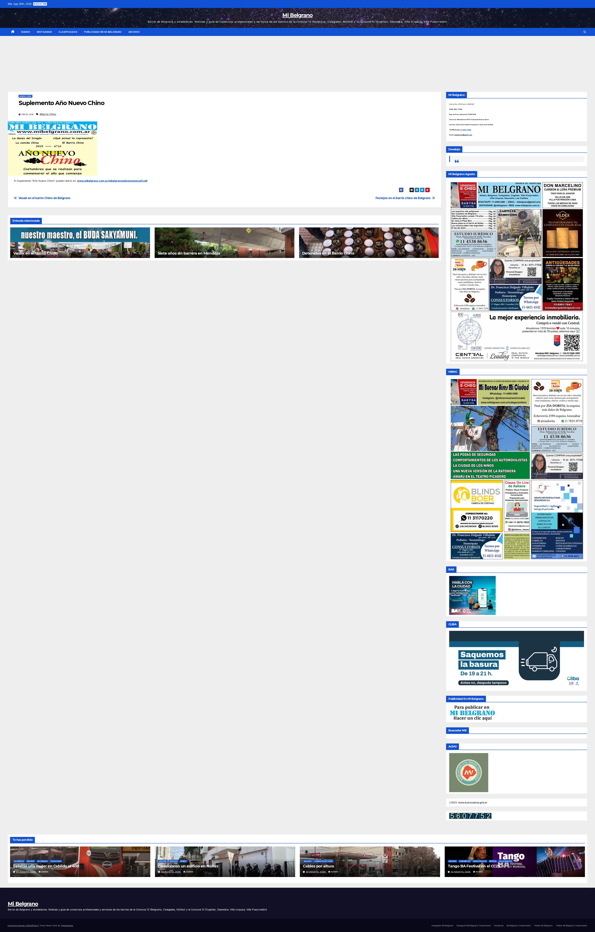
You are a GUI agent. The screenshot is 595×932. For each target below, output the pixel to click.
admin (44, 872)
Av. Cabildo (42, 861)
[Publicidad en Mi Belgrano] (472, 712)
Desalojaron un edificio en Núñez (188, 866)
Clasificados (68, 32)
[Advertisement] (297, 59)
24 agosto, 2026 (316, 872)
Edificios (174, 861)
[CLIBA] (516, 659)
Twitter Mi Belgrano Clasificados (571, 925)
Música (492, 861)
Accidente (19, 861)
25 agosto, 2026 (26, 872)
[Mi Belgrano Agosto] (516, 271)
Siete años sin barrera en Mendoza (189, 253)
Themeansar (67, 925)
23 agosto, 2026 (461, 872)
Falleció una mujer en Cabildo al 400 (46, 866)
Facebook (499, 925)
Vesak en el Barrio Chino (35, 253)
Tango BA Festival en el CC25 (474, 866)
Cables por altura (318, 866)
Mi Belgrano (297, 15)
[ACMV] (468, 772)
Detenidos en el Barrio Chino (328, 253)
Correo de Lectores (323, 861)
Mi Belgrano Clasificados (519, 925)
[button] (585, 31)
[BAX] (472, 595)
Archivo (134, 32)
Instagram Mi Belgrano (442, 925)
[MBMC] (516, 468)
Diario (25, 32)
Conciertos (464, 861)
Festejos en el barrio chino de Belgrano (403, 198)
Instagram (44, 32)
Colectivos (56, 861)
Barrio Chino (25, 96)
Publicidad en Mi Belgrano (103, 32)
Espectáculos (480, 861)
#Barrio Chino (48, 114)
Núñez (183, 861)
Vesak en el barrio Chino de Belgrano (44, 198)
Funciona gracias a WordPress (23, 925)
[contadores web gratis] (470, 815)
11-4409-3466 (465, 130)
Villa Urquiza (505, 861)
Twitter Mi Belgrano (543, 925)
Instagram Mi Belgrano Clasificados (473, 925)
